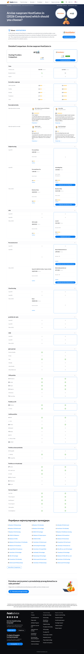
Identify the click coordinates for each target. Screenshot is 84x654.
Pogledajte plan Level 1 (65, 236)
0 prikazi (33, 162)
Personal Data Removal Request (35, 638)
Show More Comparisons (14, 567)
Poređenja (39, 2)
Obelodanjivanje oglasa (72, 5)
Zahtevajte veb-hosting (34, 630)
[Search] (66, 2)
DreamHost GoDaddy (16, 559)
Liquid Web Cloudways (16, 549)
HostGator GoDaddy (63, 528)
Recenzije (32, 2)
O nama (32, 615)
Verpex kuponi (58, 628)
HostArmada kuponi (59, 620)
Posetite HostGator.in (69, 37)
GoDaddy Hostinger (39, 552)
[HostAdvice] (12, 2)
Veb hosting (45, 617)
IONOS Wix (37, 538)
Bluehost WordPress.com (65, 555)
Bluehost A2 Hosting (14, 531)
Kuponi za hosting (57, 2)
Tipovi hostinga (23, 2)
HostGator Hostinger (16, 552)
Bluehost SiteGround (15, 528)
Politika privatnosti (35, 641)
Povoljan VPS (46, 632)
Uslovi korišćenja (35, 644)
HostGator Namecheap (40, 562)
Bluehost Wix (14, 538)
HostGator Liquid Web (40, 549)
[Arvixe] (42, 53)
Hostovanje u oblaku (47, 634)
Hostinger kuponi (59, 622)
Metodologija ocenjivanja (62, 5)
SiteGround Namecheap (16, 562)
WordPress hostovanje (45, 621)
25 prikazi (62, 57)
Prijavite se (21, 630)
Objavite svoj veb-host (35, 626)
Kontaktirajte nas (35, 617)
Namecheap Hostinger (40, 555)
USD (70, 2)
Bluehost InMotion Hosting (64, 531)
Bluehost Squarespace (40, 535)
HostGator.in (21, 30)
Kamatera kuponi (59, 617)
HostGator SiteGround (40, 542)
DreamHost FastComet (64, 542)
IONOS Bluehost (14, 535)
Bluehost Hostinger (38, 528)
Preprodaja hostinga (47, 640)
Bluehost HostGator (63, 538)
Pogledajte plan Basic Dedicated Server (65, 264)
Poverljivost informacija (33, 634)
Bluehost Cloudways (15, 545)
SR (76, 2)
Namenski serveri (47, 637)
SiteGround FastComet (40, 559)
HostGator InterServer (64, 545)
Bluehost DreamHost (63, 535)
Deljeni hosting (46, 624)
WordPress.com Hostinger (65, 549)
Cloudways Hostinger (64, 552)
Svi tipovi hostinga (47, 615)
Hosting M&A (14, 644)
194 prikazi (42, 59)
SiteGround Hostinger (64, 562)
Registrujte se (11, 630)
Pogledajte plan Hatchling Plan (65, 184)
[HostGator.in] (69, 32)
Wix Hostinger (14, 555)
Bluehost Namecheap (15, 525)
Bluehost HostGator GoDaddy (18, 542)
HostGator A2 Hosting (64, 559)
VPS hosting (45, 629)
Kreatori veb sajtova (47, 642)
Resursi (46, 2)
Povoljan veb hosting (47, 626)
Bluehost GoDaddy (38, 525)
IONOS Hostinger (38, 531)
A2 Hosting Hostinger (40, 545)
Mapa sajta (33, 620)
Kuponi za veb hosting (60, 615)
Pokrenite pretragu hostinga (19, 591)
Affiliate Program (35, 622)
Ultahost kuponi (58, 625)
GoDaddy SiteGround (63, 525)
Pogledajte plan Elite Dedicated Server (65, 282)
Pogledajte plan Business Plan (65, 204)
